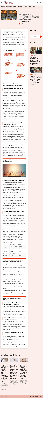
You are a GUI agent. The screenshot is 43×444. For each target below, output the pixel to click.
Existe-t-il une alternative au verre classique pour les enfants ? (21, 65)
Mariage (31, 55)
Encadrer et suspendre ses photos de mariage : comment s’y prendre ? (14, 372)
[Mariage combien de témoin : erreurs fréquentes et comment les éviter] (36, 50)
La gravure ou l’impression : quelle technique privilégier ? (9, 64)
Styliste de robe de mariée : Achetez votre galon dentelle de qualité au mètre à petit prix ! (4, 373)
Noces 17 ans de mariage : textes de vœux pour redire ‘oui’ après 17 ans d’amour (36, 80)
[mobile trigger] (2, 2)
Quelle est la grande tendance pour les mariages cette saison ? (21, 70)
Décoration (12, 364)
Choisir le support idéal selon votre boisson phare (8, 59)
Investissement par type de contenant (9, 73)
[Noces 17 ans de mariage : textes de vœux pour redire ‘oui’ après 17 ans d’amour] (36, 70)
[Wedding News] (8, 2)
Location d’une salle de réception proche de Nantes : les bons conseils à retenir (23, 372)
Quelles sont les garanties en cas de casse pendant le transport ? (21, 76)
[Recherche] (38, 2)
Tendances (2, 364)
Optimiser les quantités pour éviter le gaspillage (8, 76)
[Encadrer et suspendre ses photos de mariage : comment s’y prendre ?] (14, 360)
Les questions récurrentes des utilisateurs (19, 60)
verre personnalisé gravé (19, 154)
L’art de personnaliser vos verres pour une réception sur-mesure (8, 54)
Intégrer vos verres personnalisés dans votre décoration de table (20, 55)
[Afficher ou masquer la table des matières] (20, 50)
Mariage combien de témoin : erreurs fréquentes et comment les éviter (36, 61)
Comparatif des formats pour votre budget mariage (7, 69)
